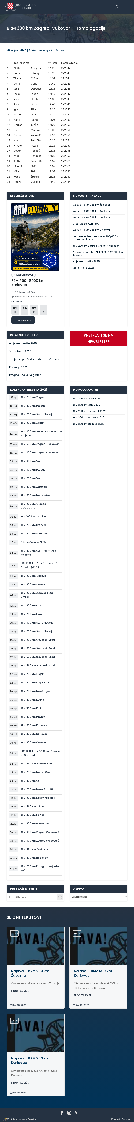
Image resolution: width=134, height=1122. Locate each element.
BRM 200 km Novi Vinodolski (37, 798)
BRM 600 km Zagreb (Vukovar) (39, 832)
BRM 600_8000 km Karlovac (27, 282)
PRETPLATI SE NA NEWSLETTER (98, 338)
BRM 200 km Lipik (30, 605)
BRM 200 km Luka (31, 614)
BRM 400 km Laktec (32, 806)
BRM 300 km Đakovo (33, 584)
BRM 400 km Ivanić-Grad (36, 763)
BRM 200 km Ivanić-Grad (35, 495)
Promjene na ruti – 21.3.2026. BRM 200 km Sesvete (97, 254)
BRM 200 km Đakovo (33, 576)
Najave (14, 933)
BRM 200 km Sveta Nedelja (36, 414)
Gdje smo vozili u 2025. (86, 261)
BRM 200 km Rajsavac (34, 857)
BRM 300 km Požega (33, 469)
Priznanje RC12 (18, 367)
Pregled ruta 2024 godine (25, 375)
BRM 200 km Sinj (30, 780)
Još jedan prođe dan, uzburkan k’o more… (35, 359)
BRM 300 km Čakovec (33, 742)
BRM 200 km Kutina (32, 699)
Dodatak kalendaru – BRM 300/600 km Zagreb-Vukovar (96, 238)
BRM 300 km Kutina (32, 708)
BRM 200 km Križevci (33, 525)
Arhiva (32, 50)
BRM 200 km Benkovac (34, 823)
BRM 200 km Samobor (34, 533)
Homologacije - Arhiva (51, 50)
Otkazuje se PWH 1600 (85, 223)
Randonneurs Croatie (24, 1119)
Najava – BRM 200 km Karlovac (91, 217)
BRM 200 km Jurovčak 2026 (89, 411)
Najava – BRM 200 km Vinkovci (91, 230)
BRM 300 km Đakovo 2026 (88, 417)
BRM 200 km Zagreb (32, 397)
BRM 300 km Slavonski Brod (37, 640)
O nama (126, 1119)
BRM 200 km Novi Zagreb (35, 691)
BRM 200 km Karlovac (34, 725)
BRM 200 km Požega (33, 405)
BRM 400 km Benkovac (34, 849)
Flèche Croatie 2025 (33, 542)
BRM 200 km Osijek (32, 674)
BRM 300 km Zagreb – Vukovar (39, 452)
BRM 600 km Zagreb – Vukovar (39, 444)
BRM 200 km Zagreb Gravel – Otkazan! (96, 245)
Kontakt (115, 1119)
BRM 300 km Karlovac (34, 734)
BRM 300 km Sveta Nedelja (36, 622)
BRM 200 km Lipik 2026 (86, 404)
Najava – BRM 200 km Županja (91, 204)
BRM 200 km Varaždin (33, 478)
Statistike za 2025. (83, 267)
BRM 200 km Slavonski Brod (37, 648)
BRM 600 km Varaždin (33, 461)
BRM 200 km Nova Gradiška (37, 789)
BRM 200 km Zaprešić (33, 487)
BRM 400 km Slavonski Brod (37, 665)
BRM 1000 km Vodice (33, 516)
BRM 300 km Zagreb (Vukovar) (39, 840)
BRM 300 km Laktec (32, 815)
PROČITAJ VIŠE (20, 991)
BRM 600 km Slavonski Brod (37, 657)
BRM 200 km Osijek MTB (35, 682)
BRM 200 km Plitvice (32, 717)
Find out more (23, 319)
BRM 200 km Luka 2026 (86, 398)
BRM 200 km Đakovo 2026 (88, 423)
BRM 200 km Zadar (32, 423)
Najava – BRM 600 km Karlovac (91, 211)
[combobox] (35, 897)
